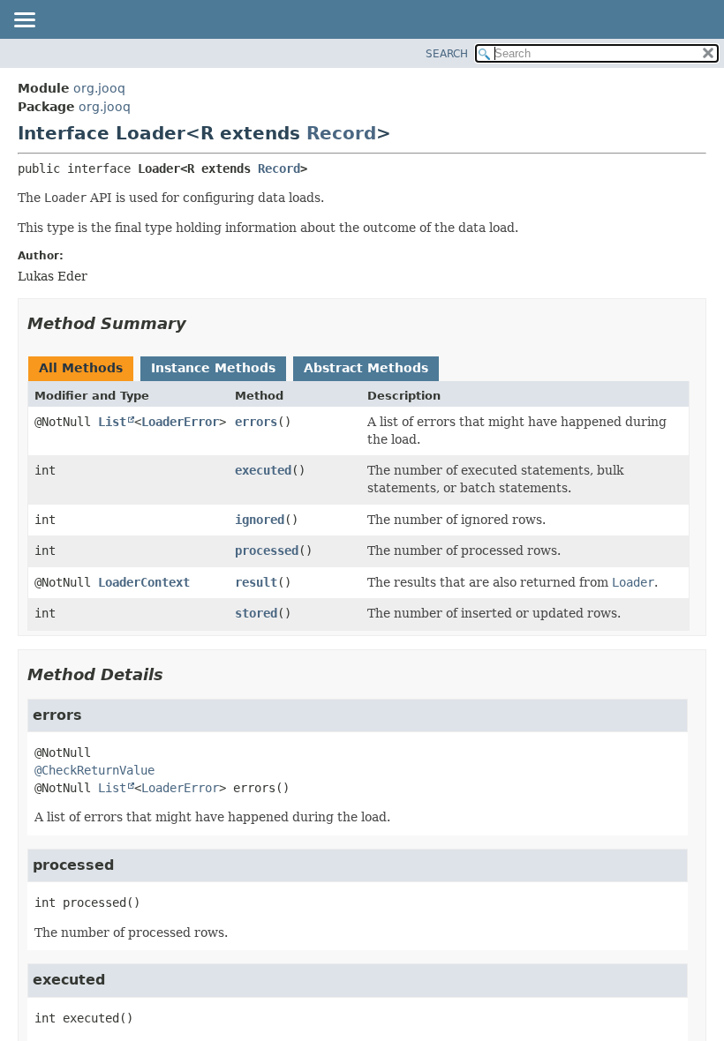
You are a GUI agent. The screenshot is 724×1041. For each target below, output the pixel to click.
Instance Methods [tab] (213, 368)
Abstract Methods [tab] (366, 368)
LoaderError (180, 422)
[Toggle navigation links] (24, 21)
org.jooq (99, 88)
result (256, 582)
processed (266, 550)
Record (341, 133)
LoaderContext (144, 582)
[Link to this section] (199, 323)
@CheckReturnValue (94, 770)
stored (256, 613)
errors (256, 422)
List (112, 422)
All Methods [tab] (81, 368)
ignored (259, 520)
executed (263, 470)
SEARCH (447, 54)
